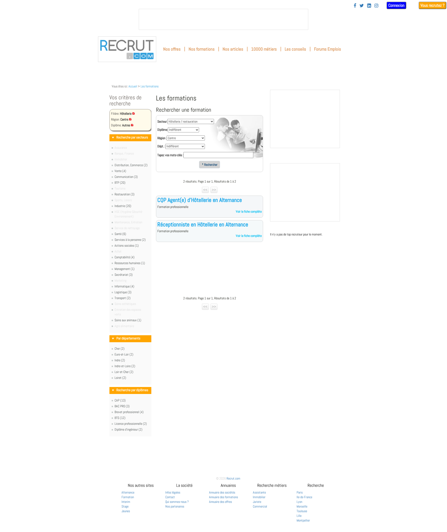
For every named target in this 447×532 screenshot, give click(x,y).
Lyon (299, 502)
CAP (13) (120, 400)
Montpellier (303, 520)
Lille (299, 516)
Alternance (128, 492)
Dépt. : (161, 146)
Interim (126, 502)
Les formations (150, 86)
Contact (170, 497)
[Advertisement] (209, 270)
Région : (162, 138)
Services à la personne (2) (130, 240)
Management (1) (125, 269)
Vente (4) (120, 171)
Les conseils (295, 49)
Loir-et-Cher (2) (124, 372)
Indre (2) (120, 360)
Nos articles (233, 49)
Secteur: (162, 121)
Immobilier (259, 497)
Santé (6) (120, 234)
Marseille (302, 506)
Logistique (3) (123, 292)
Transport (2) (123, 298)
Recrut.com (233, 478)
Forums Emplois (327, 49)
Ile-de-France (304, 497)
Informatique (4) (124, 286)
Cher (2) (120, 348)
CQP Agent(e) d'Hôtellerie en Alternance (199, 200)
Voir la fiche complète (249, 211)
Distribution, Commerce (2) (131, 165)
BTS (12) (120, 418)
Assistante (259, 492)
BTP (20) (120, 182)
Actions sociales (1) (127, 245)
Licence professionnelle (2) (131, 423)
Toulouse (302, 511)
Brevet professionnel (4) (129, 412)
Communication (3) (126, 177)
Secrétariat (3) (124, 275)
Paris (300, 492)
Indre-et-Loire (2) (125, 366)
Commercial (260, 506)
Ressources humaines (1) (130, 263)
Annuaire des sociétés (222, 492)
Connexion (396, 5)
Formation (128, 497)
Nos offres (172, 49)
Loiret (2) (120, 378)
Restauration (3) (125, 194)
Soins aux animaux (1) (128, 320)
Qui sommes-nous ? (177, 502)
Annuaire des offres (220, 502)
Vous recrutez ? (432, 5)
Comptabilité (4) (125, 257)
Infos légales (172, 492)
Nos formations (202, 49)
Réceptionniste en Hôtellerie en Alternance (202, 224)
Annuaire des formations (223, 497)
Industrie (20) (123, 206)
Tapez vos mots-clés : (170, 155)
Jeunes (126, 511)
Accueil (133, 86)
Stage (125, 506)
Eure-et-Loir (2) (124, 354)
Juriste (257, 502)
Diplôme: (162, 130)
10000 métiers (264, 49)
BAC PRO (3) (122, 406)
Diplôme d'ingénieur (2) (128, 429)
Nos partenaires (174, 506)
